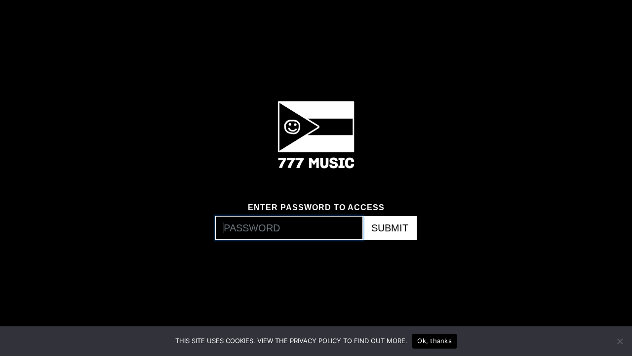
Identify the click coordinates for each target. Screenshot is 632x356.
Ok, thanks (434, 341)
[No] (620, 341)
